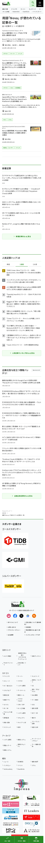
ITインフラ (14, 9)
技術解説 (20, 762)
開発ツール (21, 695)
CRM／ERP (21, 704)
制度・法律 (35, 727)
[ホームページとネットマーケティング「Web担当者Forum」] (10, 805)
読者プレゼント (36, 656)
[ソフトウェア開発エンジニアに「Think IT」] (31, 798)
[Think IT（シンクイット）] (17, 605)
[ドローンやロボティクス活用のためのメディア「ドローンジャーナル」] (10, 831)
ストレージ (6, 681)
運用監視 (6, 718)
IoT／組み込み (7, 686)
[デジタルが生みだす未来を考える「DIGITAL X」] (31, 825)
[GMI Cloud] (15, 560)
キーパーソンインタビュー (36, 740)
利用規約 (28, 627)
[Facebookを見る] (15, 616)
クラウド (20, 681)
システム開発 (21, 686)
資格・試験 (6, 722)
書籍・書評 (35, 762)
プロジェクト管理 (7, 713)
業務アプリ (6, 700)
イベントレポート (37, 11)
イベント (20, 765)
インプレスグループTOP (33, 635)
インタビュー (7, 765)
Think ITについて (8, 664)
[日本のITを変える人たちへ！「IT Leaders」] (31, 812)
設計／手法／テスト (36, 690)
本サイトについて (13, 622)
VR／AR (5, 708)
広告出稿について (22, 664)
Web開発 (35, 695)
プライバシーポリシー (14, 630)
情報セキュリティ (21, 745)
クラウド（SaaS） (20, 700)
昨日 (8, 264)
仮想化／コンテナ (36, 681)
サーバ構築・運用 (36, 745)
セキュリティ (21, 718)
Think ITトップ (6, 511)
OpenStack (26, 11)
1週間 (22, 264)
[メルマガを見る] (9, 616)
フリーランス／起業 (36, 722)
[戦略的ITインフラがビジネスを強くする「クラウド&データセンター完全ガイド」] (10, 798)
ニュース (5, 762)
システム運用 (21, 713)
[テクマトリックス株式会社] (13, 586)
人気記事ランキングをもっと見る (23, 353)
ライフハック (7, 727)
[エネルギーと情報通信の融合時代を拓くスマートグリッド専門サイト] (10, 818)
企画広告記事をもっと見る (23, 496)
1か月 (35, 264)
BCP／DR (35, 713)
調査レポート (7, 745)
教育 (19, 727)
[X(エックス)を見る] (21, 616)
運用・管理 (35, 708)
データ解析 (35, 700)
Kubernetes (16, 11)
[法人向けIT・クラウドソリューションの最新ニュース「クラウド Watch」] (10, 812)
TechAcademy (7, 769)
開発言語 (6, 695)
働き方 (34, 718)
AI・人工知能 (6, 11)
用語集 (4, 513)
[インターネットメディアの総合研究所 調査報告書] (31, 805)
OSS (33, 704)
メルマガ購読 (7, 656)
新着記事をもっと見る (23, 236)
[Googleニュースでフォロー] (28, 616)
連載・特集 (5, 9)
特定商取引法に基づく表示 (32, 631)
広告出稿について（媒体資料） (32, 623)
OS (33, 686)
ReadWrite (21, 769)
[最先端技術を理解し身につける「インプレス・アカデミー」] (31, 831)
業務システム (21, 740)
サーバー (23, 9)
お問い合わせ (12, 627)
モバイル (6, 704)
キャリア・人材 (22, 722)
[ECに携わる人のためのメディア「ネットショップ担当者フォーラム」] (31, 818)
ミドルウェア (7, 690)
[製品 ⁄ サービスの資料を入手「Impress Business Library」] (10, 825)
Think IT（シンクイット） (9, 3)
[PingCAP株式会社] (15, 541)
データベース (21, 690)
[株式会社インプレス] (21, 785)
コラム (33, 765)
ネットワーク (32, 9)
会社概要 (10, 635)
